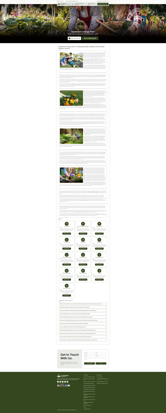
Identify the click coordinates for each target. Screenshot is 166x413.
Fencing (99, 273)
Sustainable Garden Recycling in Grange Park (89, 403)
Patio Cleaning (99, 226)
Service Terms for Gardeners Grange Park (89, 379)
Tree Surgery (66, 226)
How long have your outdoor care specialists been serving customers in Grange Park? (74, 323)
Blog (72, 4)
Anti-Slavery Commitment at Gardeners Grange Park (89, 394)
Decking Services (66, 288)
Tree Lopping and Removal (83, 226)
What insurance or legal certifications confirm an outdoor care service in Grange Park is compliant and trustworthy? (79, 320)
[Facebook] (58, 382)
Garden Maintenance (66, 273)
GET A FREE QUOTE (90, 38)
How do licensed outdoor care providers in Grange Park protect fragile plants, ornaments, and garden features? (78, 310)
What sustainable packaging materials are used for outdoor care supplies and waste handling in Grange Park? (78, 330)
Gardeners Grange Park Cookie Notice (89, 385)
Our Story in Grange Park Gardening (79, 4)
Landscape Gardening (66, 257)
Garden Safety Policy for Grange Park (89, 389)
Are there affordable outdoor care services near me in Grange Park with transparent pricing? (75, 313)
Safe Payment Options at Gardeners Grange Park (89, 397)
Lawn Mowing (67, 242)
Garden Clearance (83, 273)
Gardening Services (99, 257)
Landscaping (99, 242)
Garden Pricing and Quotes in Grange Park (89, 400)
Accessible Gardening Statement (89, 383)
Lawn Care (83, 242)
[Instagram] (63, 382)
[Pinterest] (67, 382)
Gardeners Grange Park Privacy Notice (89, 381)
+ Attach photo (89, 363)
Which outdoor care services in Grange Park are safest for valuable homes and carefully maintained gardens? (78, 333)
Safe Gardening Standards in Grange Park (89, 392)
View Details (67, 233)
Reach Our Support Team (91, 4)
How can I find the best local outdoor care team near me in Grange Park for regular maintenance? (76, 336)
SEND (101, 363)
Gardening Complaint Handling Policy (89, 387)
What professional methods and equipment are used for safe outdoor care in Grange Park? (75, 307)
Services (68, 4)
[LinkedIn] (65, 382)
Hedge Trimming (83, 257)
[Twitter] (60, 382)
